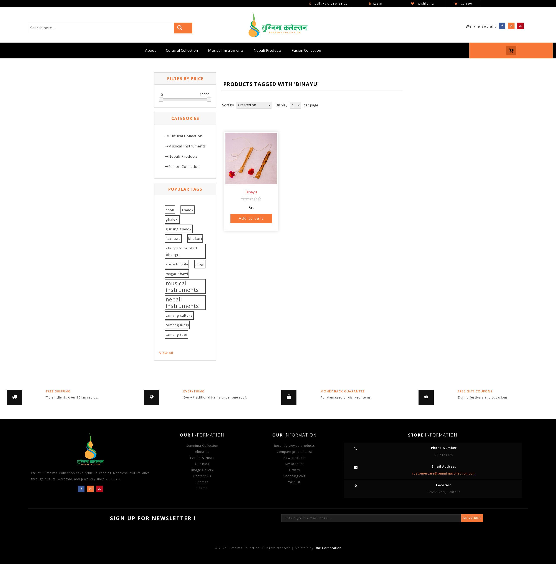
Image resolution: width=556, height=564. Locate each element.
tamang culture (179, 315)
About (150, 50)
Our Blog (202, 464)
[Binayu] (251, 158)
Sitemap (202, 482)
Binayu (251, 192)
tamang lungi (177, 325)
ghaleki (172, 219)
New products (294, 458)
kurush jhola (177, 264)
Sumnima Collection (202, 445)
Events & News (202, 458)
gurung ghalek (179, 229)
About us (202, 452)
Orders (294, 470)
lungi (199, 264)
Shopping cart (294, 476)
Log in (377, 3)
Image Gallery (202, 470)
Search (202, 488)
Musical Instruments (225, 50)
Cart (466, 3)
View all (166, 353)
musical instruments (182, 286)
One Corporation (327, 548)
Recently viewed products (294, 445)
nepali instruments (182, 302)
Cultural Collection (182, 50)
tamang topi (176, 334)
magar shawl (177, 273)
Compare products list (294, 452)
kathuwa (173, 238)
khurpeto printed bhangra (181, 251)
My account (294, 464)
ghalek (188, 210)
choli (170, 210)
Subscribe (472, 518)
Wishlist (294, 482)
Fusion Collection (306, 50)
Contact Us (202, 476)
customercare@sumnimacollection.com (444, 473)
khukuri (195, 238)
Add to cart (251, 218)
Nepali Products (267, 50)
